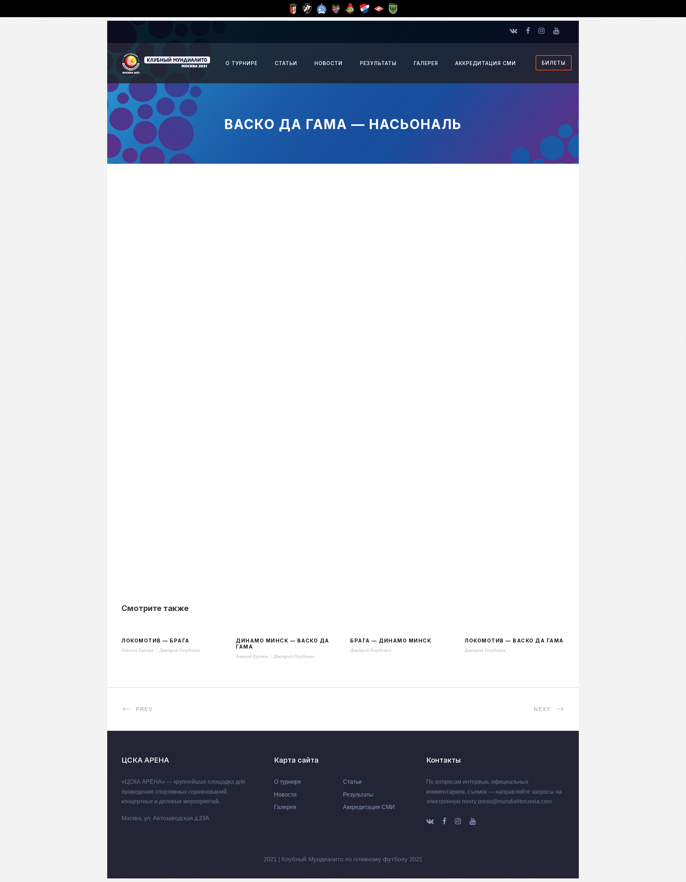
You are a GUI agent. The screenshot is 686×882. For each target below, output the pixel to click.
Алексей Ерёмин (137, 650)
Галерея (426, 63)
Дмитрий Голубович (179, 650)
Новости (328, 63)
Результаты (378, 63)
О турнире (241, 63)
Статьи (286, 63)
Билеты (554, 63)
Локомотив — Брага (155, 640)
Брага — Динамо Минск (390, 640)
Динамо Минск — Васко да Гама (282, 643)
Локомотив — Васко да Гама (514, 640)
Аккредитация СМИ (485, 63)
